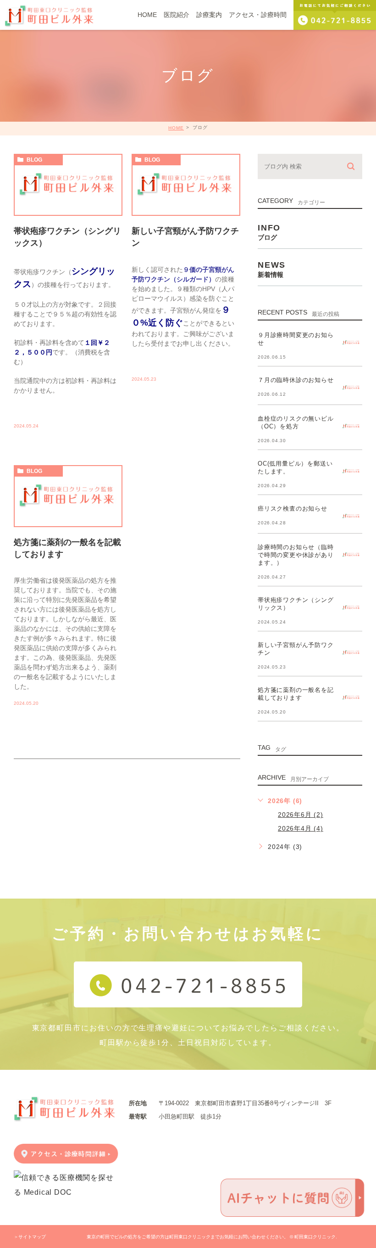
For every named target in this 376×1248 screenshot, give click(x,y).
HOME (176, 127)
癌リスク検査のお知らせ (292, 508)
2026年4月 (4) (300, 828)
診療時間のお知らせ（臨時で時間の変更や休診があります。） (296, 555)
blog (34, 160)
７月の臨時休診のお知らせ (296, 380)
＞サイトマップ (30, 1236)
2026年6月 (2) (300, 814)
